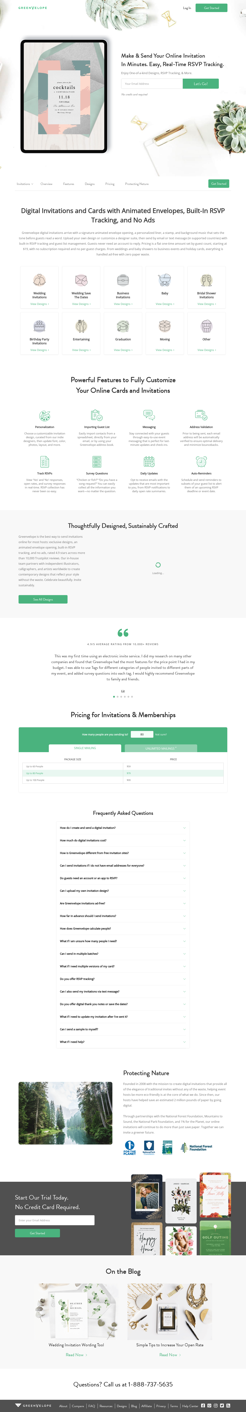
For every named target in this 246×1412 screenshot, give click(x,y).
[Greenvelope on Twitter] (222, 1406)
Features (68, 183)
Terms (174, 1406)
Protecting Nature (137, 183)
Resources (106, 1406)
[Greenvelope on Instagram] (216, 1406)
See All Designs (43, 599)
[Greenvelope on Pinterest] (209, 1406)
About (63, 1406)
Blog (134, 1406)
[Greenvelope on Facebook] (203, 1406)
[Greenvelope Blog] (228, 1406)
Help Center (190, 1406)
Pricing (109, 183)
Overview (46, 183)
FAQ (91, 1406)
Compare (78, 1406)
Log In (187, 7)
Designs (90, 183)
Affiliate (146, 1406)
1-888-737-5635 (150, 1384)
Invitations (23, 183)
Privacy (161, 1406)
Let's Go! (201, 84)
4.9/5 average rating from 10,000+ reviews (122, 644)
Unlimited (161, 748)
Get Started (211, 7)
